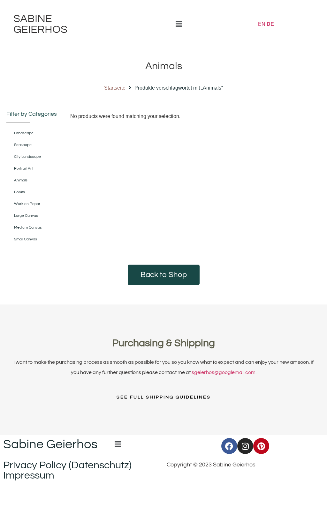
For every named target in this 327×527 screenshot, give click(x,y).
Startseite (114, 88)
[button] (178, 24)
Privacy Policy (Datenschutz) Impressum (67, 470)
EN (261, 24)
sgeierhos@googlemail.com (223, 372)
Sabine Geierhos (40, 24)
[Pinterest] (261, 446)
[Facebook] (229, 446)
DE (270, 24)
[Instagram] (245, 446)
